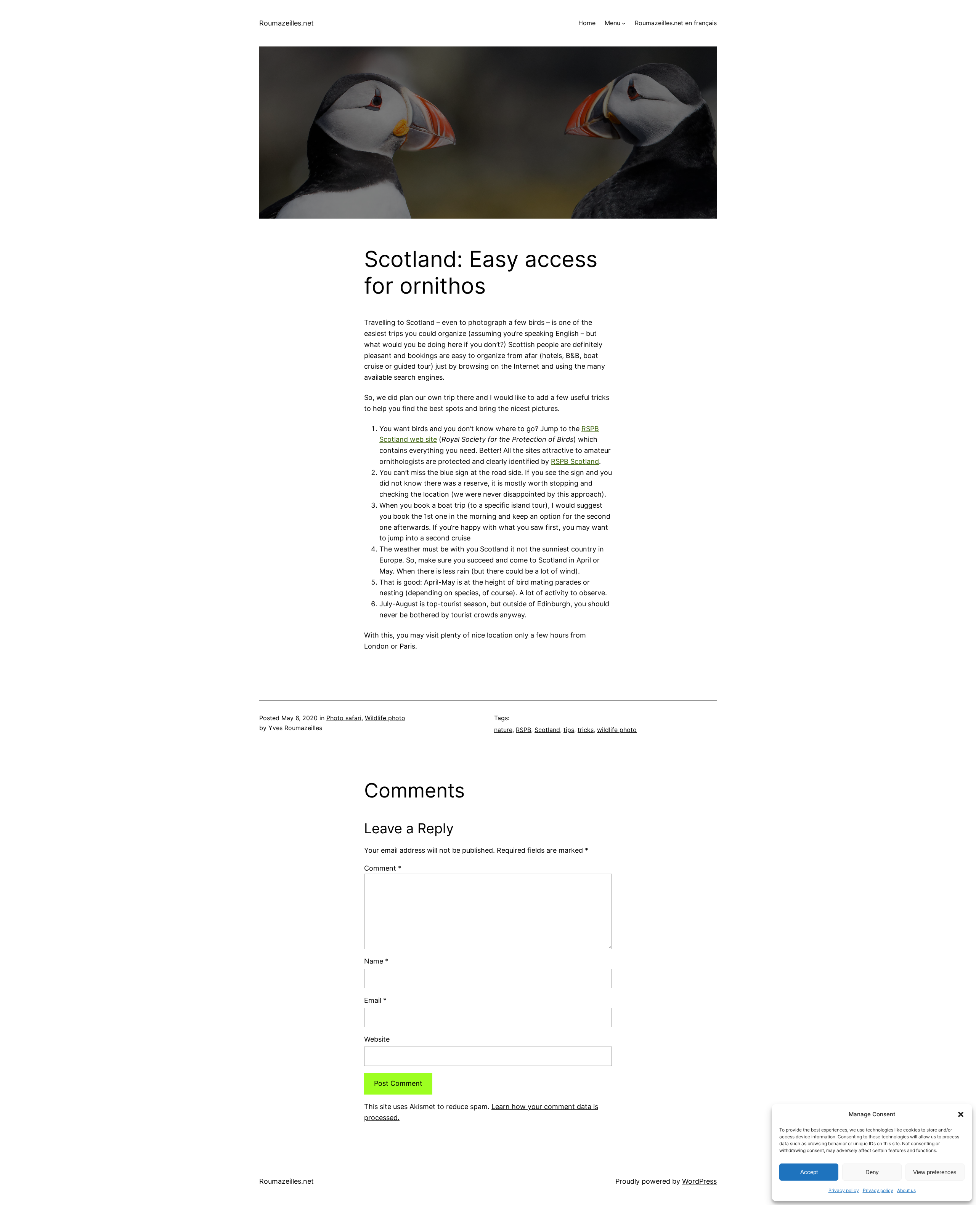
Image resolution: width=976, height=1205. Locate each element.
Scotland (547, 730)
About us (906, 1190)
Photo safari (343, 718)
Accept (809, 1172)
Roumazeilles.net (286, 23)
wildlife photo (617, 730)
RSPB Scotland (575, 461)
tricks (586, 730)
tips (568, 730)
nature (503, 730)
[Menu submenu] (624, 23)
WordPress (699, 1181)
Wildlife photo (385, 718)
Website (377, 1039)
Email (375, 1000)
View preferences (935, 1172)
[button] (961, 1114)
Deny (872, 1172)
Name (376, 961)
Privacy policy (843, 1190)
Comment (382, 868)
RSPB (523, 730)
